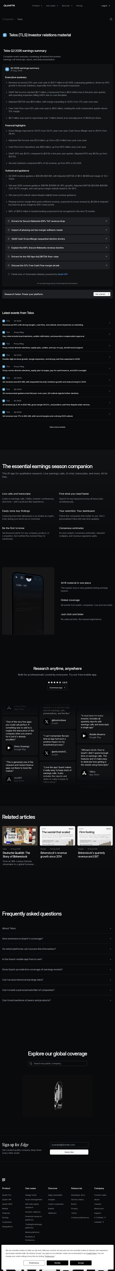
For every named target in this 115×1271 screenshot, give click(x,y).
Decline (58, 1263)
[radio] (49, 682)
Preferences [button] (49, 1256)
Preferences (34, 1263)
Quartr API (63, 274)
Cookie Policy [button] (91, 1253)
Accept (81, 1263)
